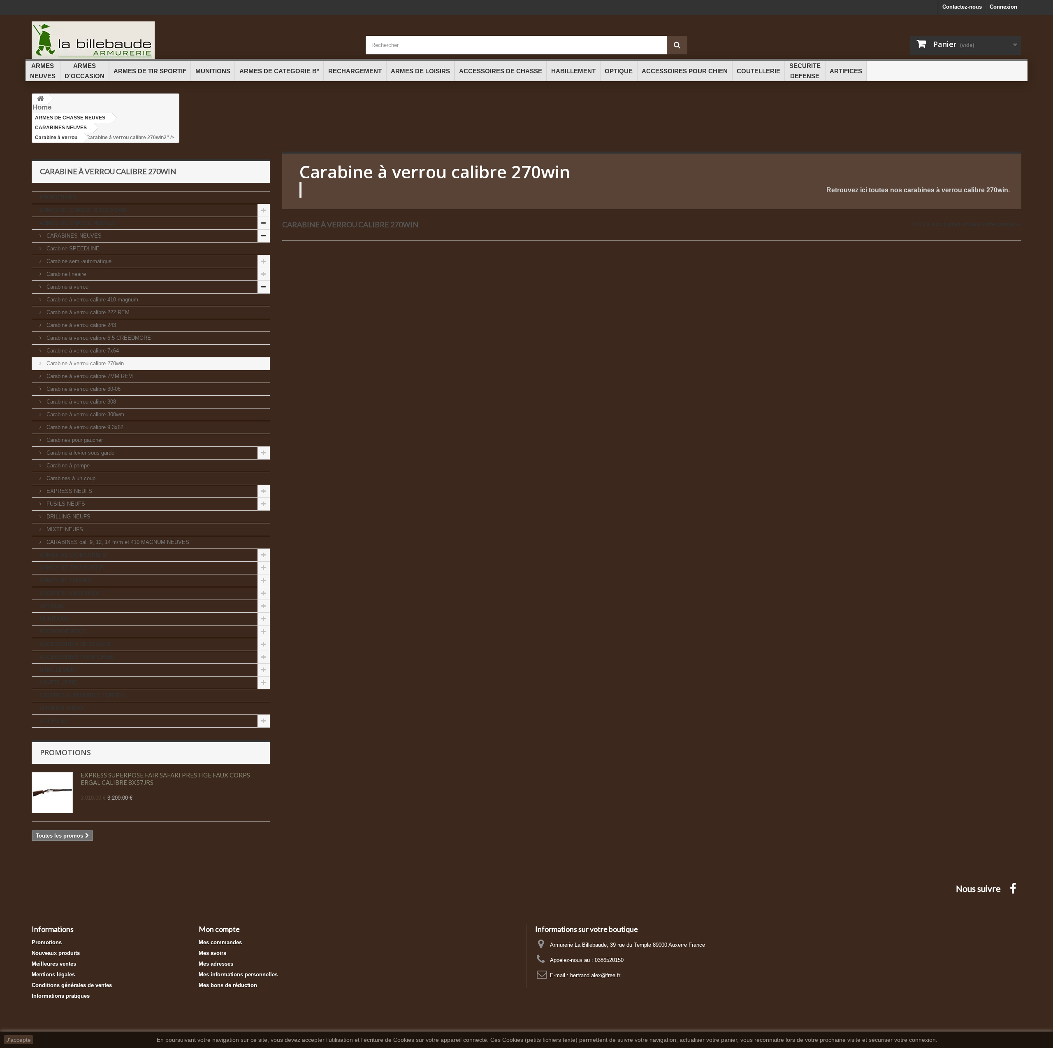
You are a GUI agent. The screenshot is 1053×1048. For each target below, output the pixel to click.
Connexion (1003, 7)
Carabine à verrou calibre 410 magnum (91, 299)
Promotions (65, 752)
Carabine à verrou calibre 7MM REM (89, 376)
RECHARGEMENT (62, 631)
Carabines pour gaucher (74, 440)
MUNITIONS (54, 619)
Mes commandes (220, 942)
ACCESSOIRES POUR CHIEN (76, 657)
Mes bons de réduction (228, 985)
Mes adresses (216, 964)
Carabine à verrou (66, 287)
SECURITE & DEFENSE (69, 593)
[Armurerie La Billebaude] (192, 40)
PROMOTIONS (57, 197)
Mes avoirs (212, 953)
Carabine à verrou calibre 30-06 (83, 389)
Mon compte (219, 929)
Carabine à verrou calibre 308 (80, 402)
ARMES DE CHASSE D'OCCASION (83, 210)
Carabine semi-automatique (78, 261)
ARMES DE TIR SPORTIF (71, 568)
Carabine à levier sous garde (79, 453)
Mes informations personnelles (238, 974)
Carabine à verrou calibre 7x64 (82, 351)
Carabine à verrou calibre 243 (80, 325)
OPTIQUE (51, 606)
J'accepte (18, 1039)
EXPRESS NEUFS (68, 491)
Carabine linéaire (65, 274)
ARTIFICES (53, 721)
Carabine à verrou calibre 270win (84, 363)
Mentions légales (53, 974)
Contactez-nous (962, 7)
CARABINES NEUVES (73, 236)
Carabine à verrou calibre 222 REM (87, 312)
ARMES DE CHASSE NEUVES (77, 223)
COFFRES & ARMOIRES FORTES (81, 695)
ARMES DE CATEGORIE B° (73, 555)
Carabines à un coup (70, 478)
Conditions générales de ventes (72, 985)
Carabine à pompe (67, 465)
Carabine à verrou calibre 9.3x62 (84, 427)
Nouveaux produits (56, 953)
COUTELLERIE (58, 682)
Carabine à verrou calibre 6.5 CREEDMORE (98, 338)
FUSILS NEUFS (65, 504)
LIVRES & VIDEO (61, 708)
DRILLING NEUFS (67, 516)
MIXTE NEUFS (64, 529)
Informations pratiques (61, 996)
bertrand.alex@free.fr (595, 975)
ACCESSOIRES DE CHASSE (75, 644)
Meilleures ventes (54, 964)
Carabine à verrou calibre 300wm (84, 414)
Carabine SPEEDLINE (72, 248)
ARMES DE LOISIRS (65, 580)
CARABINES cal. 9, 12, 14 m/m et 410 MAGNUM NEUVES (117, 542)
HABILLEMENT (58, 670)
